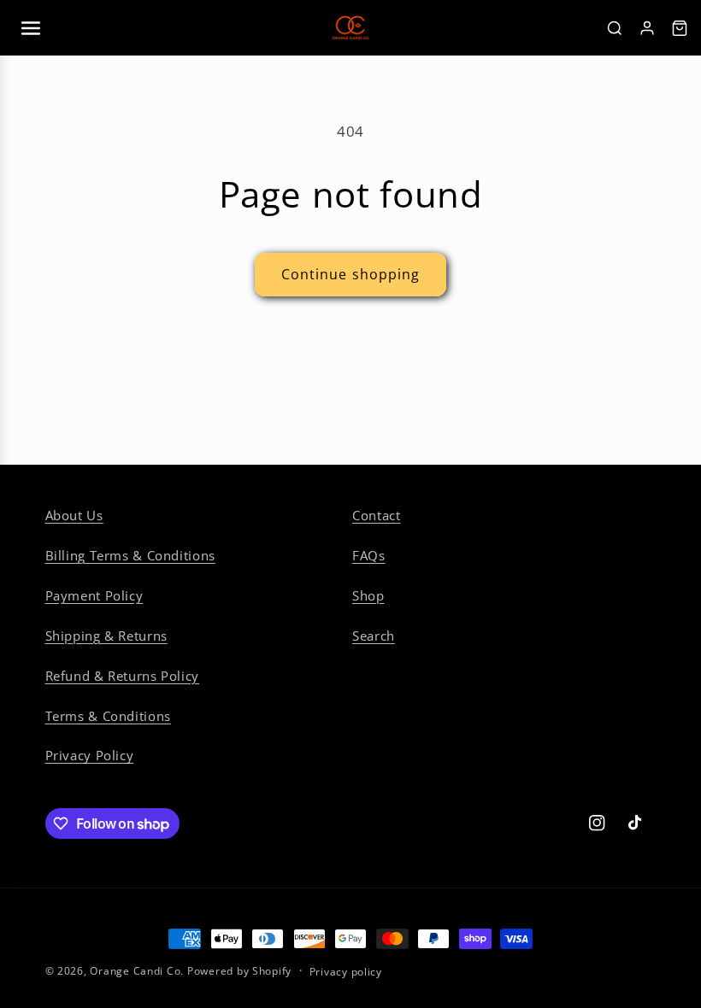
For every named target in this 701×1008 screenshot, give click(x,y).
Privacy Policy (89, 755)
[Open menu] (31, 28)
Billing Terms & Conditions (130, 555)
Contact (376, 515)
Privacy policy (345, 971)
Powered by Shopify (239, 970)
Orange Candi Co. (137, 970)
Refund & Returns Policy (122, 675)
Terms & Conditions (108, 715)
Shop (368, 595)
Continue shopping (350, 274)
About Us (74, 515)
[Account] (647, 28)
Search (373, 635)
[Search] (614, 28)
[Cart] (679, 28)
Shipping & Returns (106, 635)
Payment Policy (94, 595)
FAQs (369, 555)
